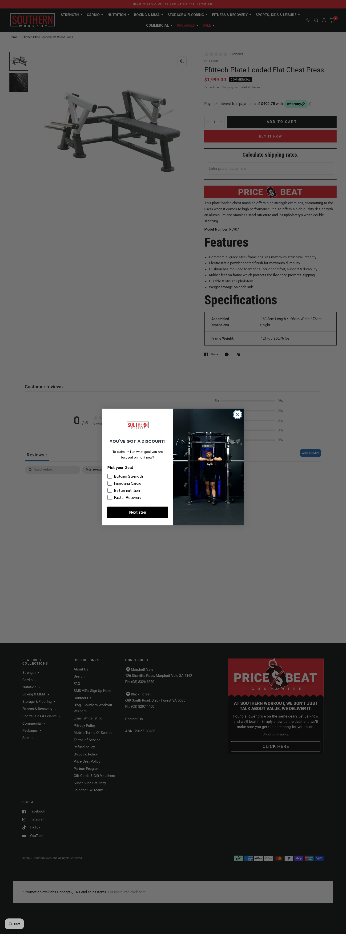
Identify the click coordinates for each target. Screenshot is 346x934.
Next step (137, 512)
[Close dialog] (237, 414)
